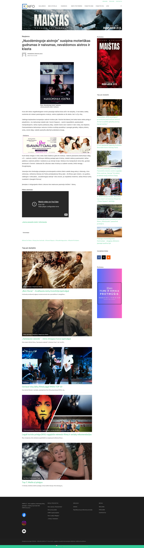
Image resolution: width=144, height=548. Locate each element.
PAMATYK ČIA (100, 6)
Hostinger (29, 541)
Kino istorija (52, 6)
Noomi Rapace (50, 240)
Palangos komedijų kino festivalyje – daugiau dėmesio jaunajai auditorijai (108, 241)
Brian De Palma (27, 240)
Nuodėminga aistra (61, 240)
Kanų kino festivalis (38, 240)
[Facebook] (99, 257)
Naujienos (26, 36)
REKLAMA (105, 1)
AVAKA (75, 506)
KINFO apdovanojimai (53, 512)
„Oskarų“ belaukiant (53, 518)
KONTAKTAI (119, 1)
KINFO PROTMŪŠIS (76, 6)
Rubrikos (64, 6)
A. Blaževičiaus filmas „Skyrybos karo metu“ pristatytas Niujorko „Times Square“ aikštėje (109, 198)
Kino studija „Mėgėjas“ (53, 515)
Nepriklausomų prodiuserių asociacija (82, 509)
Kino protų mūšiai (52, 509)
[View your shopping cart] (118, 6)
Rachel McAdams (74, 240)
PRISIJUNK (111, 1)
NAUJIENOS (42, 6)
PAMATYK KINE (89, 6)
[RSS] (108, 257)
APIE (107, 6)
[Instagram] (104, 257)
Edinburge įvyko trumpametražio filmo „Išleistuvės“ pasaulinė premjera (109, 221)
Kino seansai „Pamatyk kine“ (55, 506)
